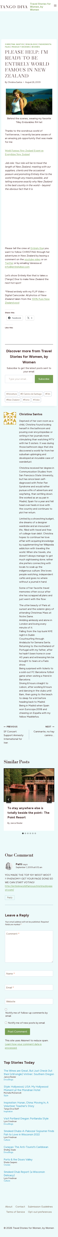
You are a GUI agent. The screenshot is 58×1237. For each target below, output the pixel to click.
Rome (26, 400)
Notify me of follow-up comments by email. (26, 1014)
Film (47, 394)
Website (10, 1001)
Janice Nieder (16, 823)
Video (36, 400)
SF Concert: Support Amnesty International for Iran (13, 735)
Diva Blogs (31, 44)
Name (10, 973)
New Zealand (12, 400)
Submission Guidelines (40, 1206)
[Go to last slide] (8, 799)
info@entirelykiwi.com (17, 266)
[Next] (49, 799)
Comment (12, 933)
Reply (9, 897)
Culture (7, 1140)
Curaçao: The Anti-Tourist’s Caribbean (26, 1147)
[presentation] (29, 785)
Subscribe (44, 378)
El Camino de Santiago (31, 394)
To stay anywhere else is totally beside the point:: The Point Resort (28, 812)
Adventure (11, 394)
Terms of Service (15, 1211)
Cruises (7, 1165)
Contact (20, 1206)
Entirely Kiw (36, 248)
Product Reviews (21, 47)
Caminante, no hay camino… (44, 731)
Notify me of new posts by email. (26, 1022)
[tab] (23, 833)
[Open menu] (55, 5)
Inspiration (8, 1111)
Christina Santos (14, 44)
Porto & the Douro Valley (18, 1159)
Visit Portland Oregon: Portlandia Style (26, 1118)
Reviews (36, 47)
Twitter (9, 263)
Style (6, 1095)
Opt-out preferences (40, 1211)
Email (10, 987)
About (8, 1206)
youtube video (32, 259)
